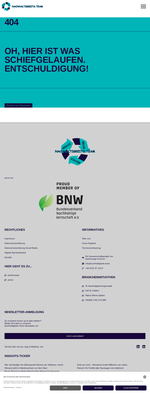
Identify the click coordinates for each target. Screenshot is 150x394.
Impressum (10, 238)
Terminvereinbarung (91, 248)
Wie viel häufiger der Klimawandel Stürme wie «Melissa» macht (34, 365)
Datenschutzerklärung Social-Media (21, 248)
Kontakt (8, 257)
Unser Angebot (89, 243)
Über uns (86, 238)
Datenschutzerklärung (15, 243)
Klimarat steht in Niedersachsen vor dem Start (26, 368)
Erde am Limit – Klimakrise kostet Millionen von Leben (102, 365)
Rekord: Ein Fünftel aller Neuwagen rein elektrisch (100, 368)
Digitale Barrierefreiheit (15, 252)
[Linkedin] (138, 346)
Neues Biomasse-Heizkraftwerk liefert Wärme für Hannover (32, 371)
